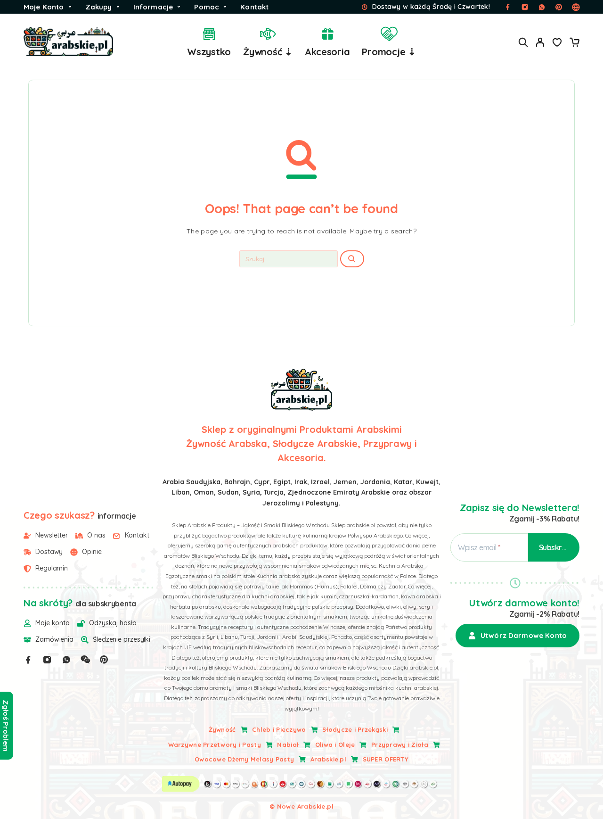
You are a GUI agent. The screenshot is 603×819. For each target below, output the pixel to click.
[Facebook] (28, 659)
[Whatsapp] (66, 659)
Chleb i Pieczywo (279, 729)
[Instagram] (47, 659)
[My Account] (540, 42)
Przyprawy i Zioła (399, 744)
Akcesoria (327, 52)
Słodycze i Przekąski (355, 729)
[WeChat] (85, 659)
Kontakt (254, 6)
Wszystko (209, 52)
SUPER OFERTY (385, 759)
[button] (517, 635)
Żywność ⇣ (268, 52)
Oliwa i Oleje (335, 744)
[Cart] (574, 43)
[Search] (523, 42)
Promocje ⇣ (389, 52)
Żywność (222, 729)
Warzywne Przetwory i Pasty (214, 744)
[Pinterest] (104, 659)
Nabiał (288, 744)
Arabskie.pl (328, 759)
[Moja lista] (557, 43)
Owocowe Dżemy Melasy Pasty (244, 759)
